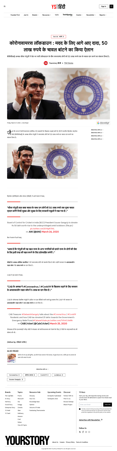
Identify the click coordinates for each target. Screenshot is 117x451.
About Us (55, 442)
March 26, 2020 (50, 231)
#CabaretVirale (40, 320)
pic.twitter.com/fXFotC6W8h (60, 320)
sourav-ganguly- (15, 379)
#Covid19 (71, 314)
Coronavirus (13, 375)
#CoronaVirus (59, 314)
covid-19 (44, 375)
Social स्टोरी (57, 36)
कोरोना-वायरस (29, 375)
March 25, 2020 (58, 323)
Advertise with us (41, 369)
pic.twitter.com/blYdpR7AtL (42, 228)
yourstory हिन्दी (55, 63)
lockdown (57, 375)
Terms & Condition (82, 442)
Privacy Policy (70, 442)
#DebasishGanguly (30, 314)
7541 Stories (68, 63)
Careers (62, 442)
